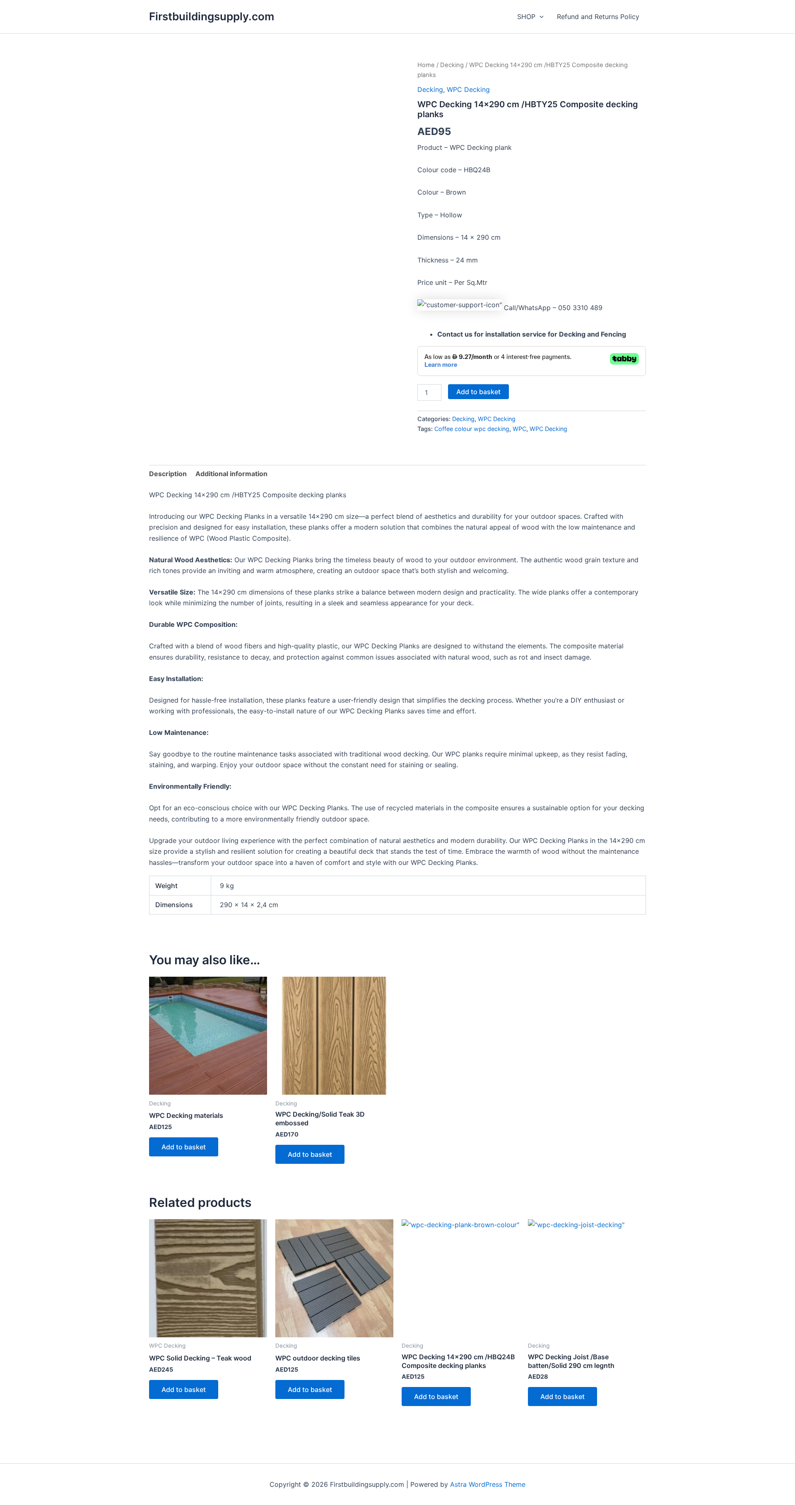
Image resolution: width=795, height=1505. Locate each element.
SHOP (526, 16)
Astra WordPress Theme (487, 1484)
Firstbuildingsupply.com (211, 16)
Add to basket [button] (183, 1147)
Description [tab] (168, 474)
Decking (452, 65)
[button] (539, 16)
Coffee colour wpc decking (471, 428)
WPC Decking (468, 89)
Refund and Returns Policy (598, 16)
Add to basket (478, 392)
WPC (519, 428)
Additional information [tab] (231, 474)
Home (426, 65)
